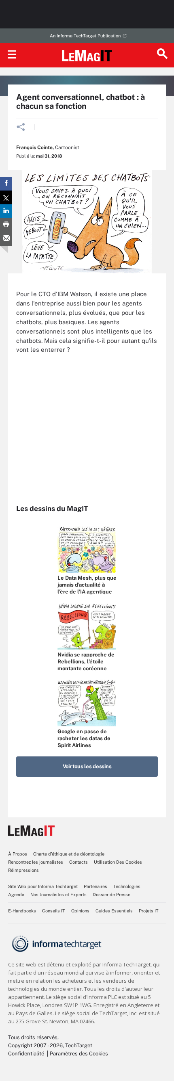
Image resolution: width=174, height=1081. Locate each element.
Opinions (80, 910)
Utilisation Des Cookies (118, 862)
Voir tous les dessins (87, 766)
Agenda (16, 894)
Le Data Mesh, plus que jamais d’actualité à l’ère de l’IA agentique (87, 585)
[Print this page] (6, 225)
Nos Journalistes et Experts (58, 894)
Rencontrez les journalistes (35, 862)
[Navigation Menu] (12, 55)
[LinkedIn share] (6, 211)
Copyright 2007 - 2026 (35, 1045)
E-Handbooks (22, 910)
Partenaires (95, 886)
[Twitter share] (6, 197)
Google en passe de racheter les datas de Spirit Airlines (83, 738)
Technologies (126, 886)
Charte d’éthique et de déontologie (68, 853)
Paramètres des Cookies (79, 1054)
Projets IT (149, 910)
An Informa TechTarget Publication (85, 35)
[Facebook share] (6, 184)
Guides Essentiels (114, 910)
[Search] (162, 55)
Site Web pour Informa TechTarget (43, 886)
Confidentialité (26, 1054)
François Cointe (34, 147)
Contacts (78, 862)
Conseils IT (53, 910)
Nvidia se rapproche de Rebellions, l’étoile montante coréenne (86, 662)
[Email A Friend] (6, 239)
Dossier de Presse (111, 894)
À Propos (17, 853)
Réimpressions (23, 870)
